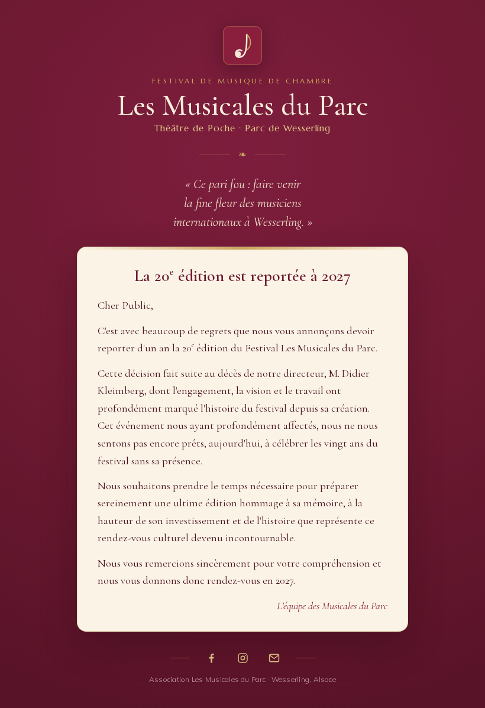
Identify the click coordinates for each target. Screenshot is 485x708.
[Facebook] (211, 658)
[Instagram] (243, 658)
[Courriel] (274, 658)
